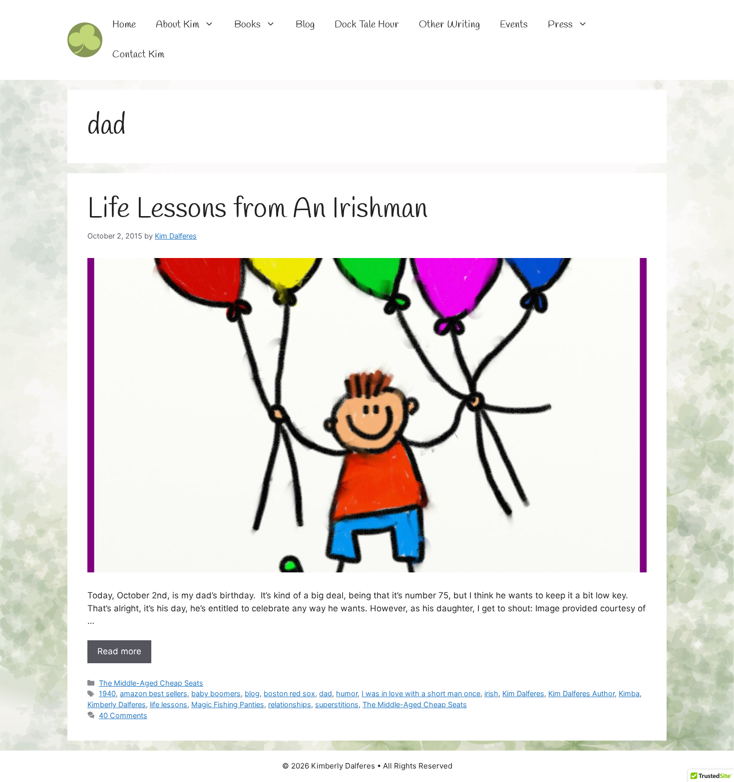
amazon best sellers (153, 693)
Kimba (629, 693)
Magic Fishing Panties (227, 704)
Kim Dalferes (523, 693)
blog (252, 693)
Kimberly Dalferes (116, 704)
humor (347, 693)
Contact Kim (138, 54)
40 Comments (123, 715)
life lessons (168, 704)
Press (560, 24)
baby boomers (216, 693)
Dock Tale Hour (367, 24)
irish (491, 693)
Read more (119, 651)
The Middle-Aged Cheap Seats (151, 683)
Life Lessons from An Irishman (257, 209)
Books (247, 24)
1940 (107, 693)
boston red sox (289, 693)
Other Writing (449, 24)
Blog (305, 24)
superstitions (337, 704)
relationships (289, 704)
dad (325, 693)
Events (514, 24)
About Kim (177, 24)
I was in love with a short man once (421, 693)
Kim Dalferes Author (581, 693)
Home (124, 24)
